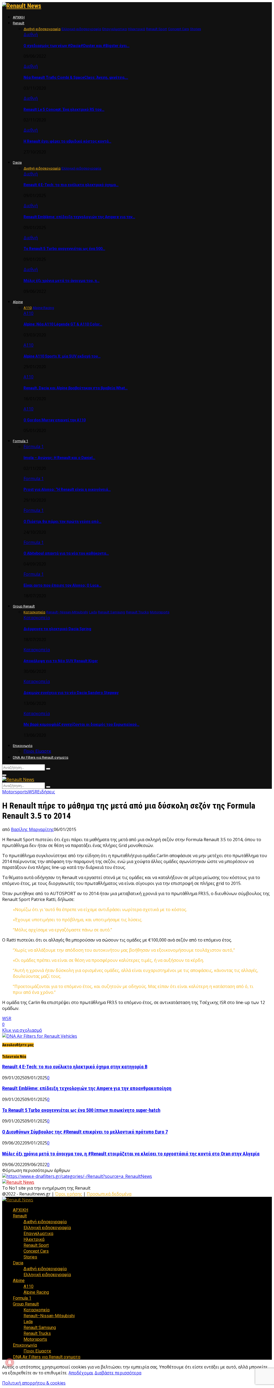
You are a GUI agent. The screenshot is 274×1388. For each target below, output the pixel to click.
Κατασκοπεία (37, 618)
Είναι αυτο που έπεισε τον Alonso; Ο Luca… (62, 585)
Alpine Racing (36, 1292)
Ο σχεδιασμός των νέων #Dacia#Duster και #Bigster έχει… (77, 46)
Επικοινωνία (22, 746)
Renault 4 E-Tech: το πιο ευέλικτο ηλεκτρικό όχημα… (71, 185)
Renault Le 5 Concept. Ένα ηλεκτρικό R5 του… (64, 109)
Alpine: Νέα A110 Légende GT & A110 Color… (63, 324)
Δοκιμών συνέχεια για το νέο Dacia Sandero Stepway (71, 693)
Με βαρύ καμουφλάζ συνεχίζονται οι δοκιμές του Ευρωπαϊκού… (81, 724)
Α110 (28, 313)
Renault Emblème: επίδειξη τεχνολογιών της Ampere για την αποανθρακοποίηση (87, 1088)
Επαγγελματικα (38, 1233)
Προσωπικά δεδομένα (109, 1194)
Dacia (17, 162)
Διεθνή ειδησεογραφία (45, 1221)
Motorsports (15, 792)
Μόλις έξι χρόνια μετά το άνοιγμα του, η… (62, 281)
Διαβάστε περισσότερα (117, 1373)
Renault (18, 23)
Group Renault (24, 606)
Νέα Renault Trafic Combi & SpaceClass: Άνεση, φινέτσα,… (76, 77)
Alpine (18, 302)
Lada (28, 1321)
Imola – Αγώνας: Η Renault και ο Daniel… (59, 458)
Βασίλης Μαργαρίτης (32, 829)
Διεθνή (31, 34)
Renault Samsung (40, 1327)
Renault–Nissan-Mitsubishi (49, 1315)
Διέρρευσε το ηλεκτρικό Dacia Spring (57, 629)
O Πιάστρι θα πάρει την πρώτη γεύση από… (62, 521)
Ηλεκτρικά (34, 1239)
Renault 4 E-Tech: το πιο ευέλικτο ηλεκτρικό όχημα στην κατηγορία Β (74, 1067)
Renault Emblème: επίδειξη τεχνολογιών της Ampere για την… (79, 217)
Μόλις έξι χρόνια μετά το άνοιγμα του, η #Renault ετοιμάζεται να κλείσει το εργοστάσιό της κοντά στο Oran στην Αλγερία (131, 1154)
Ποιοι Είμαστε (37, 751)
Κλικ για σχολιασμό (22, 1030)
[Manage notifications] (9, 1362)
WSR (32, 792)
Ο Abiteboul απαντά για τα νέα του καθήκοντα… (66, 553)
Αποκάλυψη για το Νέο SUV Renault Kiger (61, 661)
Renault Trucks (37, 1333)
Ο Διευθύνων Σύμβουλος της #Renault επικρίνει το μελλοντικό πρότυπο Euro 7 (85, 1132)
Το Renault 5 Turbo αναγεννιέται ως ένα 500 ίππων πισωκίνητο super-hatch (81, 1110)
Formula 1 (20, 441)
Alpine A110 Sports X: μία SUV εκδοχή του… (62, 356)
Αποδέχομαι (80, 1373)
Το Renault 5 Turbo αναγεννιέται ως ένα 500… (64, 248)
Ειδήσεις (46, 792)
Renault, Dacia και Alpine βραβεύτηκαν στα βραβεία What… (76, 388)
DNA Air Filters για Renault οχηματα (40, 757)
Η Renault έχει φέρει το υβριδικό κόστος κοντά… (67, 141)
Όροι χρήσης (68, 1194)
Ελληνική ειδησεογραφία (47, 1227)
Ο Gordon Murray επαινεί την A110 (55, 420)
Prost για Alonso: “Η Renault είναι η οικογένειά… (67, 489)
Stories (30, 1257)
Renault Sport (36, 1245)
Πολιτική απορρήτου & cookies (34, 1383)
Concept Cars (36, 1251)
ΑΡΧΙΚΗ (19, 17)
